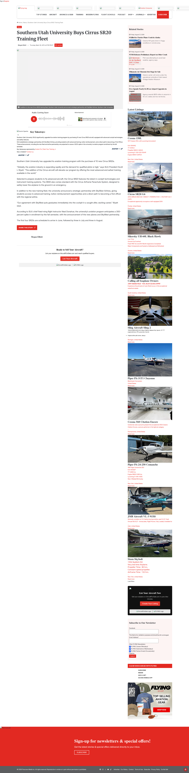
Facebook (132, 628)
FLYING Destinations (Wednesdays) (142, 649)
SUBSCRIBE (142, 670)
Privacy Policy (155, 769)
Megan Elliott (22, 45)
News (25, 22)
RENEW (140, 673)
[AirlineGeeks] (65, 8)
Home (20, 22)
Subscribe (147, 769)
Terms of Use (139, 769)
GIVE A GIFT (142, 675)
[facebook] (100, 769)
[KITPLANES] (107, 8)
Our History (124, 769)
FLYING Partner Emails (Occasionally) (142, 651)
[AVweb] (84, 8)
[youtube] (108, 769)
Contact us (30, 152)
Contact (131, 769)
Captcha (131, 653)
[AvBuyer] (95, 8)
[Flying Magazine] (26, 8)
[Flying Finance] (166, 8)
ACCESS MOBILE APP (145, 678)
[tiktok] (110, 769)
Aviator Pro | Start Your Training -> (45, 149)
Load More (131, 581)
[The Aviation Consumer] (146, 8)
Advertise (117, 769)
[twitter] (105, 769)
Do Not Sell (164, 769)
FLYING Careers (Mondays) (139, 646)
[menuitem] (41, 14)
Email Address (134, 637)
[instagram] (103, 769)
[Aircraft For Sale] (45, 8)
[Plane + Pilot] (127, 8)
